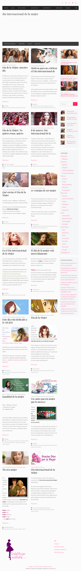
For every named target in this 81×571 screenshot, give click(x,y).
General (35, 164)
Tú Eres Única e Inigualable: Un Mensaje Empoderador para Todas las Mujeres (69, 297)
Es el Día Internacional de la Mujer (14, 252)
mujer (49, 107)
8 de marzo (35, 106)
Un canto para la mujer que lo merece (43, 400)
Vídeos (68, 8)
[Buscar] (75, 104)
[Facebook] (62, 3)
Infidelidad (65, 204)
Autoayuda (64, 156)
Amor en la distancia (65, 93)
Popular (37, 43)
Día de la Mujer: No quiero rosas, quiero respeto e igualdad (12, 133)
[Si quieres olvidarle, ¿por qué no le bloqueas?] (63, 131)
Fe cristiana (36, 508)
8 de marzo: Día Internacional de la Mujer (41, 133)
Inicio (6, 8)
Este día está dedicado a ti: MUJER (14, 321)
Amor (63, 230)
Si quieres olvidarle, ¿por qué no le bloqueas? (72, 131)
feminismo (18, 442)
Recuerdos (65, 247)
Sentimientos (65, 227)
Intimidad (65, 224)
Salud (62, 213)
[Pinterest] (72, 3)
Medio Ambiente (67, 184)
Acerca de (34, 8)
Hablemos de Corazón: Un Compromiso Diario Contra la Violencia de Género (69, 311)
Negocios (65, 167)
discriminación (11, 442)
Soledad (64, 250)
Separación (66, 60)
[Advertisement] (40, 30)
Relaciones (63, 76)
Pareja (62, 60)
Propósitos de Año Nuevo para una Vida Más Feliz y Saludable (68, 304)
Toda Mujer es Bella (10, 43)
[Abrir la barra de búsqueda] (76, 8)
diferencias (37, 227)
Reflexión (11, 527)
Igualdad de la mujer (13, 396)
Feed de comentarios (60, 549)
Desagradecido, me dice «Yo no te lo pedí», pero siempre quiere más (69, 80)
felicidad (42, 227)
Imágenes (59, 8)
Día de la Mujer (39, 317)
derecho (12, 440)
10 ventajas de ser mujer (43, 190)
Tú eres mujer (9, 469)
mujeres (53, 107)
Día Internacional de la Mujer (43, 471)
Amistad (64, 196)
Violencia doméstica (68, 173)
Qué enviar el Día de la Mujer (14, 194)
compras (64, 179)
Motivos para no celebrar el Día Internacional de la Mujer (44, 71)
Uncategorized (65, 252)
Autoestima (36, 224)
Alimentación (66, 215)
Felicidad (64, 241)
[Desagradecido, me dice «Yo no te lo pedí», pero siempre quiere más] (69, 73)
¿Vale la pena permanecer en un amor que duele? (68, 63)
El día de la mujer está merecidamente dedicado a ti (42, 253)
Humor (64, 244)
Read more (5, 101)
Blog (13, 8)
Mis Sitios (6, 221)
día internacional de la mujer (18, 107)
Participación (36, 289)
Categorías (22, 8)
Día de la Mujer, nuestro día (15, 69)
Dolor (64, 235)
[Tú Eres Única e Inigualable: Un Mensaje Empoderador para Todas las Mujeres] (63, 143)
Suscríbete (47, 8)
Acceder (56, 544)
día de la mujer (7, 107)
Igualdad (6, 106)
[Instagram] (69, 3)
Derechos (41, 106)
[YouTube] (76, 3)
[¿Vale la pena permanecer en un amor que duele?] (69, 57)
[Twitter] (66, 3)
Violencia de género (70, 76)
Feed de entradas (59, 547)
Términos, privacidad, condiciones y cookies (42, 568)
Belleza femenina (67, 218)
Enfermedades (66, 221)
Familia (64, 201)
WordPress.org (58, 552)
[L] (54, 568)
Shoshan (28, 568)
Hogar (64, 182)
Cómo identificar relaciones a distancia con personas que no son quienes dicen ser (69, 96)
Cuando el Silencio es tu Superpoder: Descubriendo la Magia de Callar (68, 290)
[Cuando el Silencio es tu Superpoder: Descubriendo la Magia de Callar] (63, 137)
